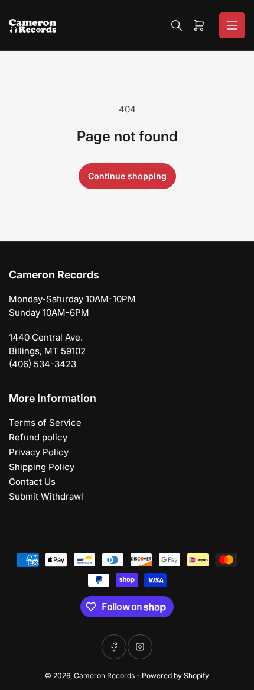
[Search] (177, 25)
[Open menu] (232, 25)
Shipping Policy (41, 466)
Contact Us (32, 481)
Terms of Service (45, 422)
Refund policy (38, 437)
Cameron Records (104, 675)
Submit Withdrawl (46, 496)
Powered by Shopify (175, 675)
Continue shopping (127, 176)
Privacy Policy (39, 452)
